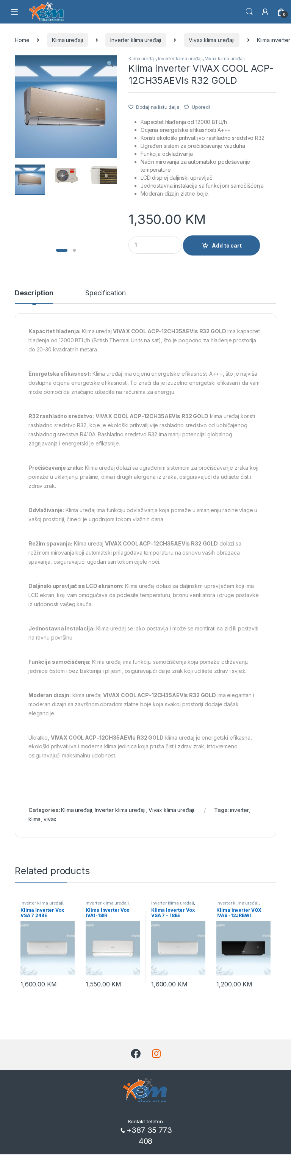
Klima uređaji (67, 40)
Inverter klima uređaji (135, 40)
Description (34, 293)
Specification (105, 293)
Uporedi (201, 107)
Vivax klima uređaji (211, 40)
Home (22, 40)
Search (249, 12)
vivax (50, 819)
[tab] (34, 296)
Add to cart (226, 245)
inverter (239, 810)
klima (34, 819)
